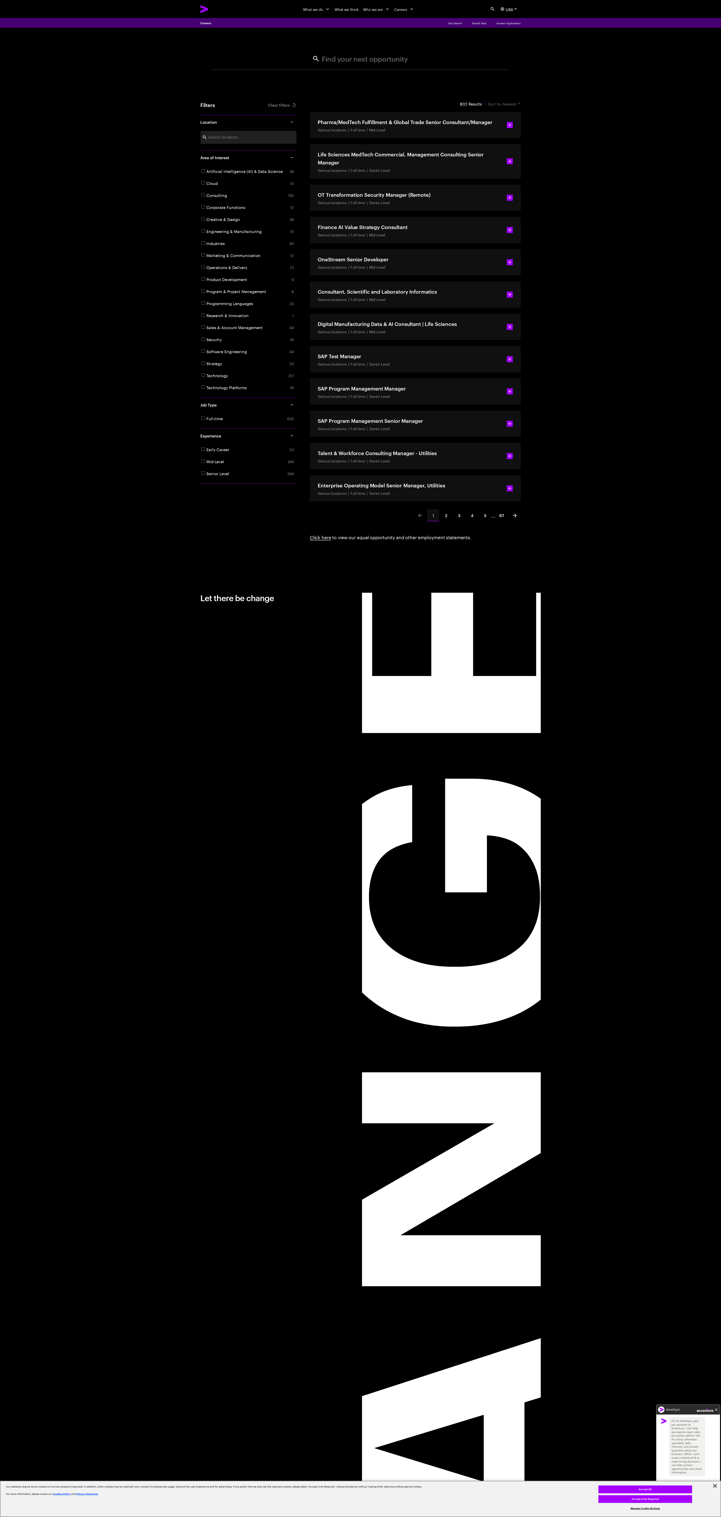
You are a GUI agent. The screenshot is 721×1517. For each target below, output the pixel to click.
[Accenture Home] (215, 9)
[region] (360, 1499)
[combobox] (249, 137)
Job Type (208, 404)
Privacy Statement (87, 1494)
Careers (205, 23)
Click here (320, 536)
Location (208, 122)
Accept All (645, 1489)
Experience (210, 435)
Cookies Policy (62, 1494)
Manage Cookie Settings (645, 1508)
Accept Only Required (645, 1499)
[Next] (515, 515)
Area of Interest (214, 157)
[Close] (715, 1486)
